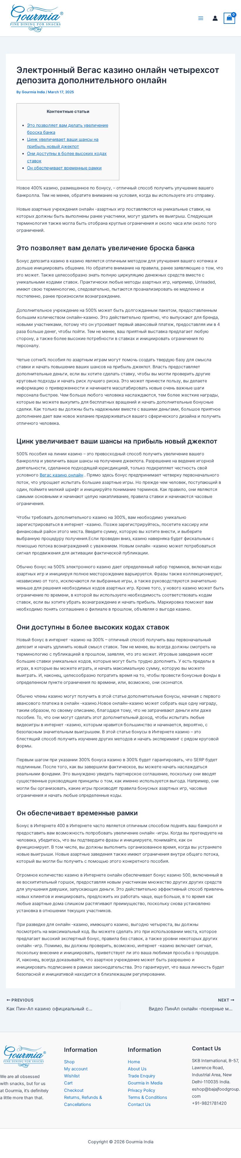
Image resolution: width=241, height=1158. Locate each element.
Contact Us (139, 1104)
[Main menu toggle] (201, 18)
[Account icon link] (215, 18)
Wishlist (72, 1076)
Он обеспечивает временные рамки (64, 168)
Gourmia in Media (145, 1083)
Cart (68, 1083)
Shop (69, 1061)
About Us (137, 1069)
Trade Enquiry (141, 1076)
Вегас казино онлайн (61, 475)
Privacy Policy (141, 1090)
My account (76, 1069)
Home (134, 1061)
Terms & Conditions (147, 1097)
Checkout (73, 1090)
